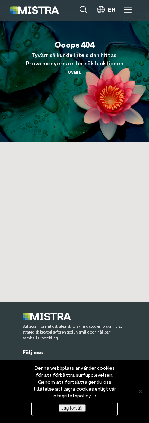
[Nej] (140, 391)
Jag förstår (72, 408)
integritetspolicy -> (75, 396)
